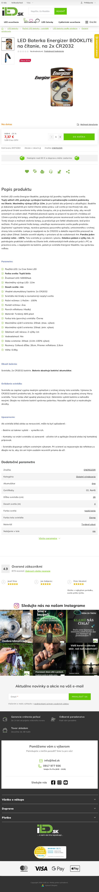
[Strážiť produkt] (60, 171)
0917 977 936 (26, 20)
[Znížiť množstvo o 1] (51, 137)
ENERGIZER (57, 148)
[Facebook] (53, 782)
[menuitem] (47, 22)
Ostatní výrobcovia (86, 476)
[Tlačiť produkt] (43, 171)
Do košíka (79, 137)
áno (94, 483)
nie (94, 531)
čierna (92, 517)
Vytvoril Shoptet (51, 885)
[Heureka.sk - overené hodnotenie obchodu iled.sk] (50, 852)
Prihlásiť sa (80, 697)
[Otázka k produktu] (51, 171)
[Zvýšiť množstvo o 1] (60, 137)
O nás (4, 3)
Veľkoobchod (17, 3)
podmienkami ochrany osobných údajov (51, 704)
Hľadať (60, 11)
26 (94, 497)
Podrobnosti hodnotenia (54, 51)
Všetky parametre (48, 538)
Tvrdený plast (88, 524)
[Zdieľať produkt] (68, 171)
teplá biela (90, 510)
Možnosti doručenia (89, 124)
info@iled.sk (52, 760)
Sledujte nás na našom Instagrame (53, 605)
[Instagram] (59, 782)
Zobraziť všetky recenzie (37, 571)
